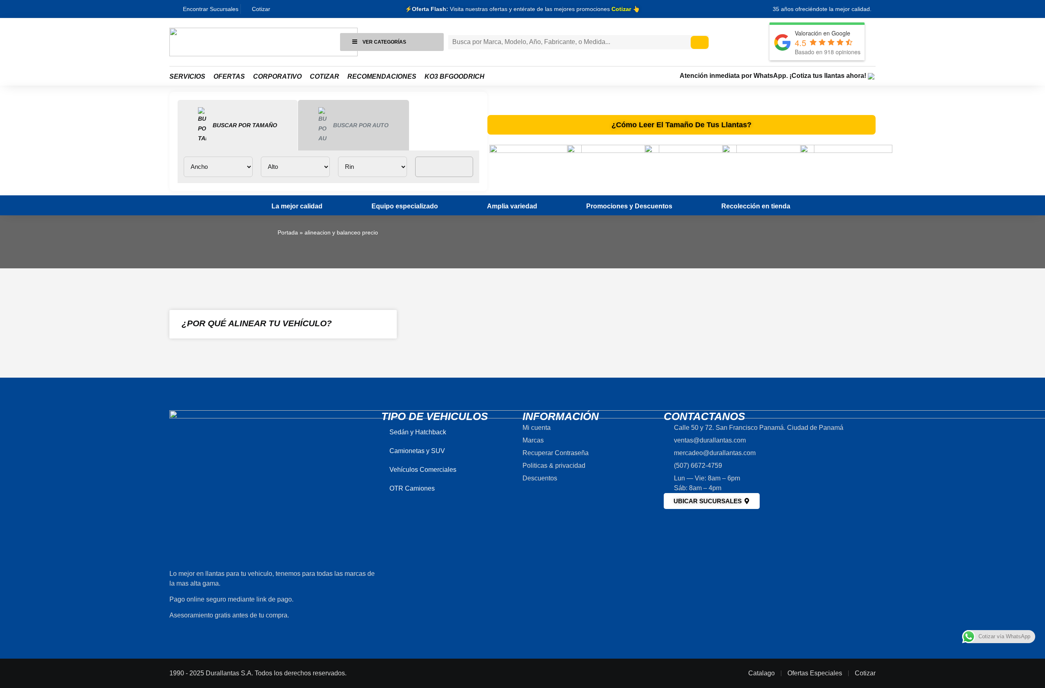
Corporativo (277, 76)
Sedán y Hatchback (417, 432)
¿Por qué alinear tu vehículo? (257, 323)
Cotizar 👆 (625, 9)
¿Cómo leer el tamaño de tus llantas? (681, 125)
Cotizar (324, 76)
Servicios (187, 76)
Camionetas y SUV (417, 450)
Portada (288, 233)
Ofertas (229, 76)
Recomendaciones (381, 76)
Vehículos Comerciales (422, 469)
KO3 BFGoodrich (455, 76)
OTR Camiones (412, 488)
